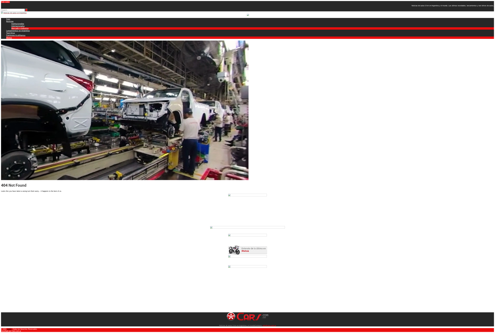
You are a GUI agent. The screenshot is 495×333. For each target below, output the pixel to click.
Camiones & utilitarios (15, 35)
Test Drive (10, 33)
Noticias (10, 21)
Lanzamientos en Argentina (18, 31)
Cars (8, 19)
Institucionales (17, 24)
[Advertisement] (78, 294)
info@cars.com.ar (269, 325)
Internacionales (18, 26)
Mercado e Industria (19, 28)
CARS (9, 329)
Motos (9, 38)
